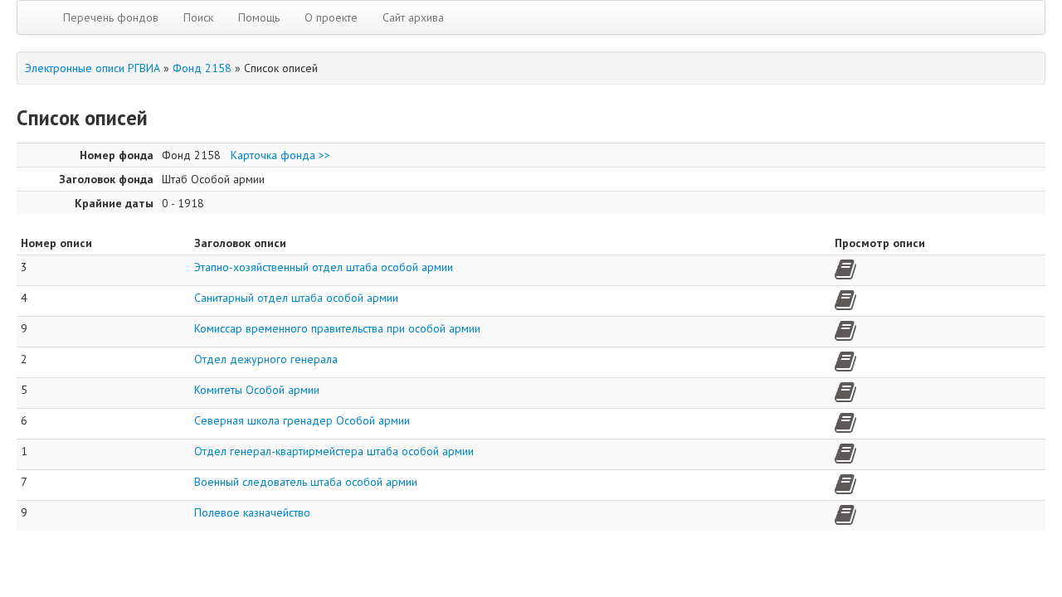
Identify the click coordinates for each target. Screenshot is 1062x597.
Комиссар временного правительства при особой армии (337, 328)
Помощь (259, 17)
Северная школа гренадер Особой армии (302, 420)
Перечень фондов (110, 17)
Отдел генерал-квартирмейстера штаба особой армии (334, 451)
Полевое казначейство (252, 512)
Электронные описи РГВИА (92, 68)
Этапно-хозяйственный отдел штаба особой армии (323, 267)
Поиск (198, 17)
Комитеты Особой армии (256, 389)
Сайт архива (413, 17)
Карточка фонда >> (280, 155)
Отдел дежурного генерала (266, 359)
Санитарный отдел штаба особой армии (296, 297)
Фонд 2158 (202, 68)
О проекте (331, 17)
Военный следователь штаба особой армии (305, 481)
